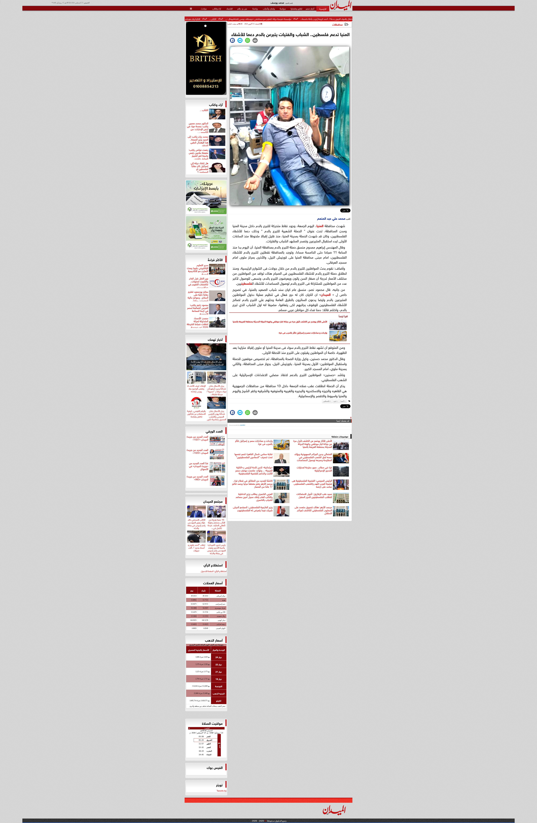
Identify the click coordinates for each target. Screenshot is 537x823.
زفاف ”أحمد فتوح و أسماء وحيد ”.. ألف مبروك (196, 547)
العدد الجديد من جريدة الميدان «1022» (197, 451)
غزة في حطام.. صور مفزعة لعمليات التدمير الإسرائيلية (314, 469)
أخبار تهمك (215, 339)
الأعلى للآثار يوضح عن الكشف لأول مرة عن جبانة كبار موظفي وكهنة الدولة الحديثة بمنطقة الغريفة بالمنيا (280, 321)
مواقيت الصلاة (212, 723)
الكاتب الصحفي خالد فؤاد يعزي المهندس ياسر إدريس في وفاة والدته (196, 523)
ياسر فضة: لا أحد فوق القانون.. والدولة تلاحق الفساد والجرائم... (189, 19)
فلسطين (246, 283)
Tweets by (222, 790)
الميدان (326, 294)
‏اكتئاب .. (297, 19)
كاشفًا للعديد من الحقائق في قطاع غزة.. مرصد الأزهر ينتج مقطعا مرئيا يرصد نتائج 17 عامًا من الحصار (252, 483)
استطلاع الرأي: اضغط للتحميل (214, 571)
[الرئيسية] (322, 8)
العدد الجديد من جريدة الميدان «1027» (197, 438)
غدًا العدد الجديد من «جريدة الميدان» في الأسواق (198, 466)
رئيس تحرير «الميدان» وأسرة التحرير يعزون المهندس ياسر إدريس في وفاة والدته (216, 548)
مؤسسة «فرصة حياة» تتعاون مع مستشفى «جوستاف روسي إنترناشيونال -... (343, 19)
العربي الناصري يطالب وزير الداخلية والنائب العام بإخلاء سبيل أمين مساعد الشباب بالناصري (254, 497)
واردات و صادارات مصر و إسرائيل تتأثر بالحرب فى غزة (254, 442)
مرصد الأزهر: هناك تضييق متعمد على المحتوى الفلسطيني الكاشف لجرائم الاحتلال (313, 510)
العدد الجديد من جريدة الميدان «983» (197, 478)
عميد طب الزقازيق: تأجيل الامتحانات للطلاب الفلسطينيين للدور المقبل (314, 495)
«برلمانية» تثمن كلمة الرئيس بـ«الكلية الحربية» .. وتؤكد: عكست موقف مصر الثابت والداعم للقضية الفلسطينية (254, 470)
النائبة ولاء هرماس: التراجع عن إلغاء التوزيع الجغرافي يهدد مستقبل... (255, 19)
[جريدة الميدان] (206, 59)
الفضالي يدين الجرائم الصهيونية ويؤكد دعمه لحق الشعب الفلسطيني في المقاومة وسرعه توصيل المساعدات (313, 457)
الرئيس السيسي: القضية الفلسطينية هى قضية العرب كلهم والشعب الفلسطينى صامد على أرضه (312, 483)
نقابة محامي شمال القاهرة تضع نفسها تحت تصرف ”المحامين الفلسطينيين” (254, 455)
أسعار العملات (213, 582)
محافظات (337, 24)
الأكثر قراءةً (215, 259)
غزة (280, 332)
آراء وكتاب (216, 104)
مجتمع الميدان (213, 501)
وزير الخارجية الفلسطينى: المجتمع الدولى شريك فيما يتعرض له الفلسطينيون (253, 508)
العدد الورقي (214, 430)
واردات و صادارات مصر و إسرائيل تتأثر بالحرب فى (304, 332)
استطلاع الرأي (213, 564)
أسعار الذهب (214, 639)
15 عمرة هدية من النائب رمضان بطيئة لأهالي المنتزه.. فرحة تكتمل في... (216, 523)
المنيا (319, 225)
